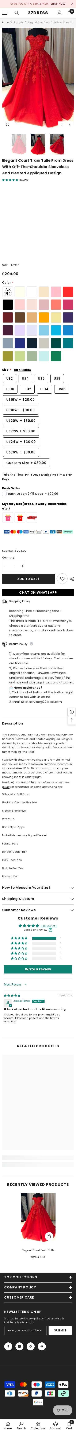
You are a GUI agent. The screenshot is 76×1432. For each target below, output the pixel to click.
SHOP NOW (58, 3)
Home (5, 22)
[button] (62, 125)
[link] (38, 1157)
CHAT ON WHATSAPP (38, 592)
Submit (60, 1330)
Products (19, 22)
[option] (38, 4)
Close (72, 3)
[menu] (4, 12)
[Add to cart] (49, 1236)
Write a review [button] (38, 969)
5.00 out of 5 (49, 926)
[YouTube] (42, 1346)
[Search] (16, 12)
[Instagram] (19, 1346)
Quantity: (8, 557)
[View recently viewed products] (72, 712)
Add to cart (28, 579)
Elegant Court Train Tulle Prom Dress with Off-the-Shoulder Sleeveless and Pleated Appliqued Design (38, 1250)
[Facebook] (8, 1346)
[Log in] (59, 13)
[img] (12, 995)
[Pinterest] (31, 1346)
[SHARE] (71, 579)
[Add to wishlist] (62, 579)
